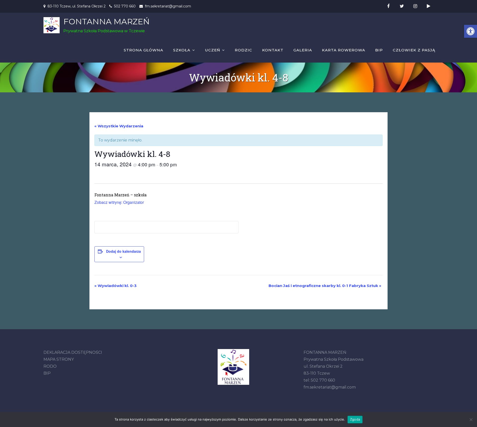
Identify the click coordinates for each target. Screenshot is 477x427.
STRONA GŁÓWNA (143, 50)
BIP (379, 50)
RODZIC (243, 50)
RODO (50, 366)
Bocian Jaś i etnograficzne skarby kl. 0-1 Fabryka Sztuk (325, 285)
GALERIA (302, 50)
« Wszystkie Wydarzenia (118, 126)
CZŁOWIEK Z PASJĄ (414, 50)
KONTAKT (272, 50)
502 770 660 (125, 6)
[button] (470, 31)
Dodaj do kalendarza (123, 251)
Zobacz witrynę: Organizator (119, 202)
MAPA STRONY (58, 359)
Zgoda (355, 419)
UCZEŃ (212, 50)
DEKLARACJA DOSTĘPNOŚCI (72, 352)
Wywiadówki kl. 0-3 (115, 285)
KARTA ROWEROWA (343, 50)
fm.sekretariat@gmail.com (168, 6)
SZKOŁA (181, 50)
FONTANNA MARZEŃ (106, 21)
